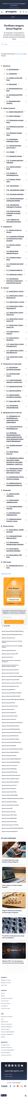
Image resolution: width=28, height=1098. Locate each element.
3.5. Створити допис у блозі (13, 258)
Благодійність (4, 1006)
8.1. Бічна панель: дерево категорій (15, 530)
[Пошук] (2, 44)
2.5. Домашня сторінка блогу (14, 134)
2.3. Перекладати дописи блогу (14, 121)
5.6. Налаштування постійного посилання (13, 396)
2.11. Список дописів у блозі (13, 168)
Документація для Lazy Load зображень (11, 775)
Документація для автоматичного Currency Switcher (12, 641)
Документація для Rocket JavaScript (10, 805)
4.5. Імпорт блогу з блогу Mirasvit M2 (14, 313)
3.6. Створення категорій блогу (14, 265)
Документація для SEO (7, 808)
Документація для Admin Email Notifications (12, 634)
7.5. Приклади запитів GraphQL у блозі (13, 520)
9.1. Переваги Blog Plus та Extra (14, 566)
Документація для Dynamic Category (10, 739)
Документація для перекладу (8, 811)
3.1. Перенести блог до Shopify (14, 231)
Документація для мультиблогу (9, 785)
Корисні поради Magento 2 (8, 1031)
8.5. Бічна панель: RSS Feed (14, 556)
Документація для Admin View (9, 650)
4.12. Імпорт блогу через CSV (14, 358)
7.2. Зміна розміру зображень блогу (12, 501)
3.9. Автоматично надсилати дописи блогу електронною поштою (14, 281)
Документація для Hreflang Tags (9, 768)
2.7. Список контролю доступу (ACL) (13, 146)
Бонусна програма (5, 1003)
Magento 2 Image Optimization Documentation (12, 798)
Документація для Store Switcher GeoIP (11, 696)
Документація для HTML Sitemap (9, 772)
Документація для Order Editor (9, 745)
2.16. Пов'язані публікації (14, 194)
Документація (4, 1021)
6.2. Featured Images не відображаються (14, 427)
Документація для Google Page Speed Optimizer (13, 699)
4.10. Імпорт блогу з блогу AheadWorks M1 (15, 345)
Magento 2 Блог (19, 54)
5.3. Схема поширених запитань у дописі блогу (14, 381)
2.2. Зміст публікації (13, 116)
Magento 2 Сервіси (6, 980)
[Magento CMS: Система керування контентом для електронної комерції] (14, 951)
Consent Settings (5, 1052)
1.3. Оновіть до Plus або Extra (14, 79)
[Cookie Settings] (25, 1095)
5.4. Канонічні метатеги (14, 386)
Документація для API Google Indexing (11, 729)
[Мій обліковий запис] (26, 12)
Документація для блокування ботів (10, 669)
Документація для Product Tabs (9, 791)
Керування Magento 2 (6, 1026)
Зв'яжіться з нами (5, 1008)
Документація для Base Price (8, 689)
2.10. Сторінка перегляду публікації (14, 161)
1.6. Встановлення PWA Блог (14, 96)
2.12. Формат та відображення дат (12, 174)
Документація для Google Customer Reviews (12, 722)
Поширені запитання (6, 1055)
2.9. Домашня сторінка (14, 156)
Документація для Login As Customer (10, 778)
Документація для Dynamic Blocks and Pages (12, 676)
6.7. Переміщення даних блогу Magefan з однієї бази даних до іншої (14, 470)
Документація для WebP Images (9, 818)
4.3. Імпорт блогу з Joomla (15, 302)
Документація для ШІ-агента (8, 637)
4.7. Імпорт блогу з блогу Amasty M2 (14, 326)
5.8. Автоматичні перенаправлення (12, 406)
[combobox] (14, 44)
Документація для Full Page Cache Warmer (11, 692)
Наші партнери (5, 1001)
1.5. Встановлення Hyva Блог (14, 89)
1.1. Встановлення (12, 69)
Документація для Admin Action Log (10, 686)
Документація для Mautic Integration (10, 782)
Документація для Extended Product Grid (11, 742)
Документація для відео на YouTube (10, 824)
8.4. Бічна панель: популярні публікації (13, 549)
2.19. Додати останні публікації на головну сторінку (13, 213)
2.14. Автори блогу (12, 185)
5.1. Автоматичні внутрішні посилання (13, 368)
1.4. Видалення (11, 84)
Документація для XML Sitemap (9, 821)
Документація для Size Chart (8, 702)
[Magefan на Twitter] (16, 1065)
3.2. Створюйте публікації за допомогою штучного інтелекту (15, 238)
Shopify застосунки (6, 982)
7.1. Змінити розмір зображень (12, 495)
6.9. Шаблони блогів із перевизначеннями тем (14, 484)
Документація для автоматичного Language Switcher (12, 646)
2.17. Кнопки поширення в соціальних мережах (15, 199)
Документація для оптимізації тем (10, 765)
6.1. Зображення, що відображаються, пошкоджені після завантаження (13, 419)
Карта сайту (4, 985)
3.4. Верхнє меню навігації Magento (12, 252)
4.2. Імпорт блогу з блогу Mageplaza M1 (14, 296)
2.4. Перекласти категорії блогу (15, 127)
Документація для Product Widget (10, 795)
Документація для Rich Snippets (9, 801)
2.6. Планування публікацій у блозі (12, 140)
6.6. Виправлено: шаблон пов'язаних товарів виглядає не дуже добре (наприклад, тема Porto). (15, 461)
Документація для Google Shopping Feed (11, 758)
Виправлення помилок (6, 1016)
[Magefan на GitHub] (6, 1065)
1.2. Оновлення (11, 73)
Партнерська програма (7, 998)
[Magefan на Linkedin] (9, 1065)
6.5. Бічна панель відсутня (12, 453)
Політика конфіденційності (7, 1050)
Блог (12, 17)
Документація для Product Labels (9, 716)
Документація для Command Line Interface (12, 732)
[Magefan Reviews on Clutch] (4, 1086)
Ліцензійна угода (5, 1045)
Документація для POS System (9, 788)
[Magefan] (11, 12)
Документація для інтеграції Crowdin (10, 679)
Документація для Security (8, 709)
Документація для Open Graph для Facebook (12, 749)
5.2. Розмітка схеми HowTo (13, 375)
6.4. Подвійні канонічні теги (14, 446)
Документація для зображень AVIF (10, 653)
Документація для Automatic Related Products (13, 631)
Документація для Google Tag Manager (11, 762)
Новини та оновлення (6, 1024)
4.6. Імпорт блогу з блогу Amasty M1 (14, 320)
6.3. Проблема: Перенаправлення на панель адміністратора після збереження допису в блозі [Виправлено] (14, 437)
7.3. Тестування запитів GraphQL (14, 507)
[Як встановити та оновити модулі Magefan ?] (14, 875)
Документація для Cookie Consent (10, 706)
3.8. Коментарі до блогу (14, 274)
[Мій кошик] (20, 12)
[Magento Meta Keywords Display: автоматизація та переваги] (14, 900)
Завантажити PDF (6, 573)
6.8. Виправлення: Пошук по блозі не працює (15, 478)
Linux (2, 1019)
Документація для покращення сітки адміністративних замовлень (10, 665)
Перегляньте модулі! (14, 7)
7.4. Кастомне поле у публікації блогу (13, 514)
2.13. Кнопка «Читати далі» (13, 180)
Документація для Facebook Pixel (10, 831)
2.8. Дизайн (10, 152)
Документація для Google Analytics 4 (10, 752)
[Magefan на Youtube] (22, 1065)
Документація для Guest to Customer (10, 673)
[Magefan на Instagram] (19, 1065)
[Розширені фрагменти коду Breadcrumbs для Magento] (14, 850)
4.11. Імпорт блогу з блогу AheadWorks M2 (14, 351)
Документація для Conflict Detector (10, 735)
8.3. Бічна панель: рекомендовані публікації (15, 543)
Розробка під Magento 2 (7, 1034)
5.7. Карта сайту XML (13, 401)
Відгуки (3, 995)
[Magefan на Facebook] (12, 1065)
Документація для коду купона (9, 719)
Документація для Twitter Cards (9, 815)
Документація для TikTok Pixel (9, 712)
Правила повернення (6, 1047)
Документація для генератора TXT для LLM (12, 682)
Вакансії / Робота (5, 1029)
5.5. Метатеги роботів (13, 390)
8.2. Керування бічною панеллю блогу (14, 537)
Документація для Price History (9, 755)
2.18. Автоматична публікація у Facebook (13, 206)
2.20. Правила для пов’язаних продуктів (13, 220)
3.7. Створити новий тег (14, 270)
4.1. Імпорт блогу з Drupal (14, 291)
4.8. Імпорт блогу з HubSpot (12, 332)
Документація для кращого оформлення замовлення (11, 661)
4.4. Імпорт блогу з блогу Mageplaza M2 (14, 307)
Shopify (3, 1037)
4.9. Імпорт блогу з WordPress (12, 339)
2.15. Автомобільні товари (15, 190)
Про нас (3, 993)
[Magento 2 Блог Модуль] (14, 591)
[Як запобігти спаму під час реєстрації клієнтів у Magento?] (14, 925)
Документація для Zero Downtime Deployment (12, 828)
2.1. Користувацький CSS (14, 111)
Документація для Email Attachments (10, 725)
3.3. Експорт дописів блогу (13, 246)
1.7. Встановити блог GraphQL (13, 102)
